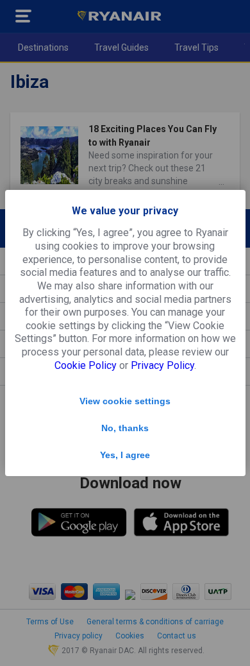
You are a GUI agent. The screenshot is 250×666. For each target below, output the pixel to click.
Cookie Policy (85, 365)
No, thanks (125, 428)
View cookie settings (125, 401)
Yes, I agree (125, 455)
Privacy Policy (162, 365)
